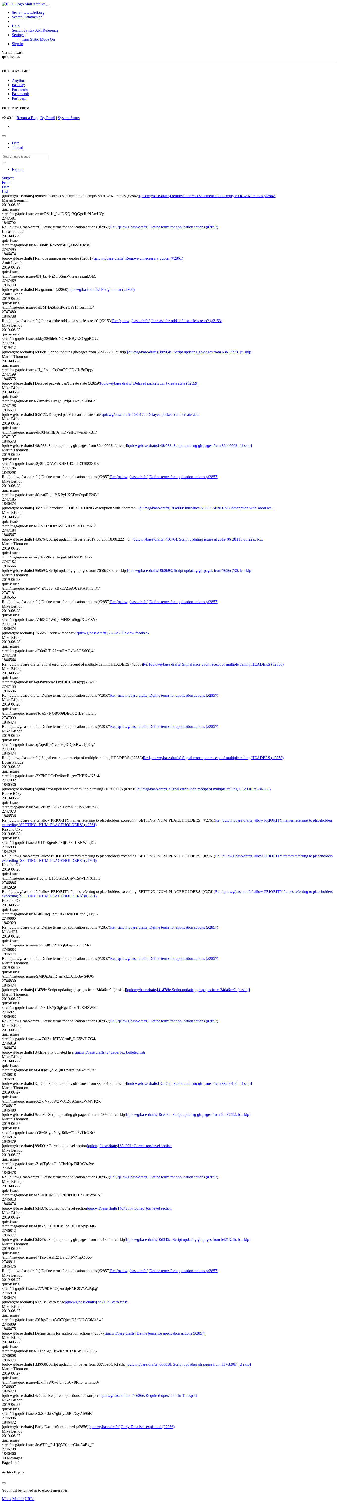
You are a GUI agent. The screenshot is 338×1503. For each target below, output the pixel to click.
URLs (29, 1499)
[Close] (4, 1483)
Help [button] (16, 26)
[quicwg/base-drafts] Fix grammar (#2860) (101, 289)
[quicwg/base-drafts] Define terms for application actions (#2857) (154, 1333)
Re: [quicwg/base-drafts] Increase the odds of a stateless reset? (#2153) (167, 321)
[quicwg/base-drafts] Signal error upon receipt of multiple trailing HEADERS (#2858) (203, 789)
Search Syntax (23, 30)
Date (15, 143)
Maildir (18, 1499)
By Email (47, 118)
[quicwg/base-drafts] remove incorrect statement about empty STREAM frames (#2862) (207, 196)
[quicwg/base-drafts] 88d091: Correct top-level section (129, 1146)
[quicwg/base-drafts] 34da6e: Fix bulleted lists (109, 1052)
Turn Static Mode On (38, 39)
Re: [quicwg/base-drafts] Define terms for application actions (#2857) (164, 227)
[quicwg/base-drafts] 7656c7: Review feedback (112, 633)
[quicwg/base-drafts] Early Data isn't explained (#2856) (131, 1427)
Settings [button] (18, 35)
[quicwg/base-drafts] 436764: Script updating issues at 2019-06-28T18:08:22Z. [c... (197, 539)
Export (17, 169)
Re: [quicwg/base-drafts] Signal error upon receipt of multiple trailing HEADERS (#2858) (213, 664)
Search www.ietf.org (28, 12)
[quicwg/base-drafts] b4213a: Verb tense (96, 1302)
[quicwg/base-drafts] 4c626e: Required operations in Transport (148, 1395)
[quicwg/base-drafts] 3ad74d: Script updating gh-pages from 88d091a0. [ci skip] (189, 1083)
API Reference (46, 30)
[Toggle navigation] (48, 5)
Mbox (6, 1499)
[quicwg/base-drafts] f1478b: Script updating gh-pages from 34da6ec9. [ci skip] (188, 990)
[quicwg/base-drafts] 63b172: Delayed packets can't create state (150, 414)
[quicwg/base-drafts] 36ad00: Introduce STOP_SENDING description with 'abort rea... (206, 508)
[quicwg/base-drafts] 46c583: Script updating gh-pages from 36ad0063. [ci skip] (189, 446)
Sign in (17, 44)
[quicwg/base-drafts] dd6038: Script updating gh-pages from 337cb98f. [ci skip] (188, 1364)
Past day (18, 85)
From (6, 182)
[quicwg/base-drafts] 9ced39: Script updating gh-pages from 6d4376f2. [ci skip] (188, 1115)
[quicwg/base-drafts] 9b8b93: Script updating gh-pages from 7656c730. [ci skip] (189, 570)
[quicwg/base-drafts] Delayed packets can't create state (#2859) (149, 383)
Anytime (18, 80)
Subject (8, 178)
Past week (20, 89)
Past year (19, 98)
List (5, 191)
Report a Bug (27, 118)
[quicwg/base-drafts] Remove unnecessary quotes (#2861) (138, 258)
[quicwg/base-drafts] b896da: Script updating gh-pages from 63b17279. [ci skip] (189, 352)
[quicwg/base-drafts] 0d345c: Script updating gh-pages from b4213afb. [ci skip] (188, 1239)
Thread (17, 147)
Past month (20, 94)
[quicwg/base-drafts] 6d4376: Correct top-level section (129, 1208)
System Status (69, 118)
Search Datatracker (27, 17)
